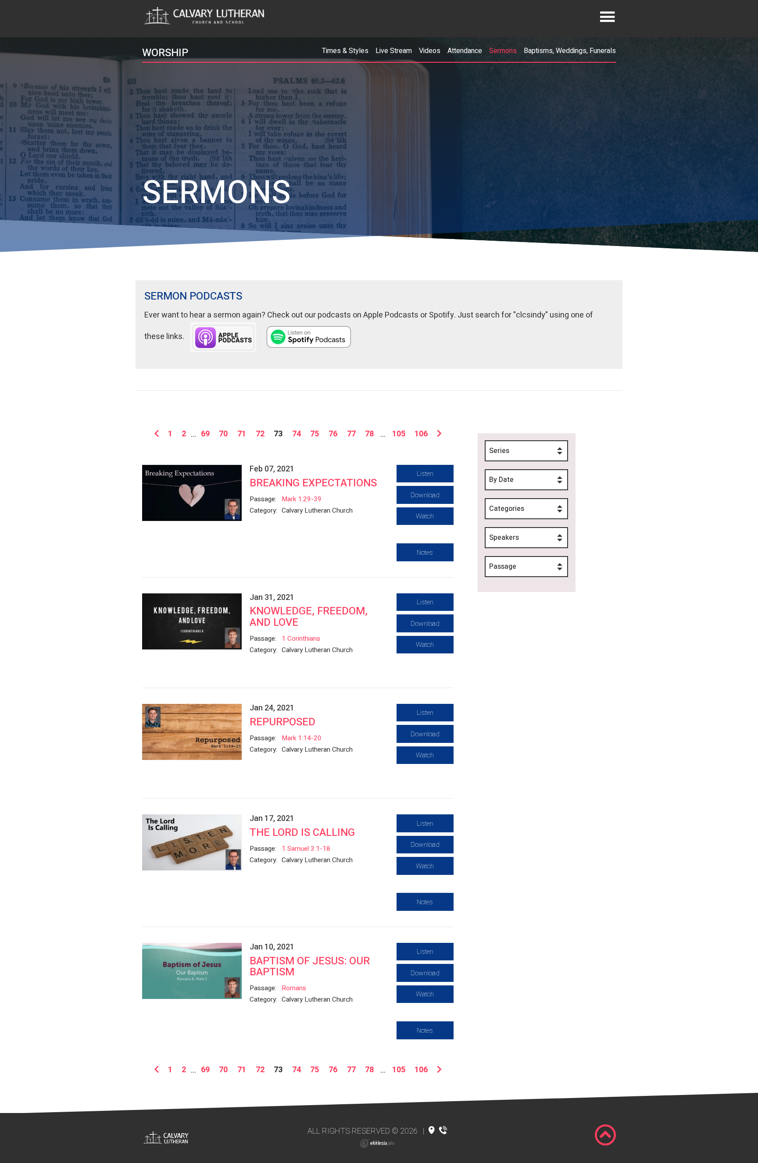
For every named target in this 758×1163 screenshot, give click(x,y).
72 (260, 434)
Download (425, 495)
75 (314, 434)
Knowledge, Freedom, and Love (309, 616)
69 (205, 434)
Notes (425, 552)
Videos (429, 51)
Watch (425, 516)
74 (296, 434)
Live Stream (393, 51)
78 (369, 434)
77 (351, 434)
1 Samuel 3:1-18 (306, 848)
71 (241, 434)
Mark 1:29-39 (302, 499)
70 (223, 434)
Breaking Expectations (313, 483)
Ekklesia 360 (377, 1143)
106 (421, 434)
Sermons (503, 51)
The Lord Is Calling (302, 832)
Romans (294, 988)
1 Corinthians (301, 638)
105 (398, 434)
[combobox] (526, 450)
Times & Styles (345, 51)
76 (333, 434)
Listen (425, 473)
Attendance (464, 51)
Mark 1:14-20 (302, 738)
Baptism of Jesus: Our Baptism (310, 966)
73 (278, 434)
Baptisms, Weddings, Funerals (570, 51)
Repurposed (282, 722)
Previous (158, 434)
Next (437, 434)
